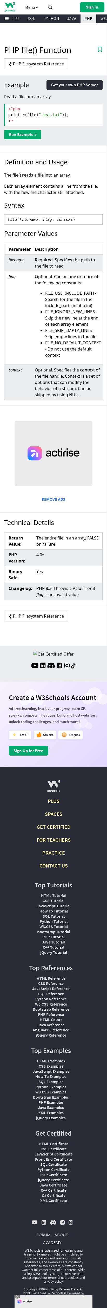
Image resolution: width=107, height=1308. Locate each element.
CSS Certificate (54, 1148)
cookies (73, 1277)
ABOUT (61, 1234)
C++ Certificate (53, 1190)
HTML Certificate (53, 1143)
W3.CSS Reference (51, 1004)
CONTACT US (53, 865)
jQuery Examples (51, 1117)
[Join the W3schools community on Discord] (51, 666)
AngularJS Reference (51, 1029)
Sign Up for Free (28, 751)
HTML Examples (51, 1060)
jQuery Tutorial (53, 952)
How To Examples (50, 1076)
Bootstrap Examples (51, 1097)
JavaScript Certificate (54, 1154)
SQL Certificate (53, 1164)
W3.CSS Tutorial (53, 926)
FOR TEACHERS (54, 839)
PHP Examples (51, 1102)
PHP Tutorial (53, 936)
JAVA (71, 18)
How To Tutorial (53, 911)
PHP (88, 18)
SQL (31, 18)
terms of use (57, 1277)
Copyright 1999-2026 (39, 1289)
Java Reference (51, 1024)
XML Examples (51, 1112)
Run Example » (22, 134)
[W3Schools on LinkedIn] (42, 666)
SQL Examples (50, 1081)
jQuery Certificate (53, 1179)
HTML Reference (51, 978)
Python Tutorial (54, 921)
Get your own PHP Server (74, 85)
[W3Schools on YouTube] (34, 666)
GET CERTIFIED (54, 827)
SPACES (53, 814)
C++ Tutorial (53, 947)
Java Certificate (53, 1185)
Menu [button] (30, 7)
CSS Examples (51, 1066)
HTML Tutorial (53, 895)
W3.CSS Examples (50, 1091)
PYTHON (51, 18)
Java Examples (51, 1107)
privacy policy (53, 1281)
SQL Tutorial (54, 916)
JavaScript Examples (51, 1071)
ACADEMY (52, 1242)
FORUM (44, 1234)
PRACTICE (53, 852)
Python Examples (51, 1086)
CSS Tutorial (53, 900)
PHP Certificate (53, 1174)
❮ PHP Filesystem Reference (36, 64)
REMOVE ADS (53, 499)
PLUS (53, 801)
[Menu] (7, 18)
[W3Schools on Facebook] (59, 666)
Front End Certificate (53, 1159)
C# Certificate (53, 1195)
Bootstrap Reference (51, 1009)
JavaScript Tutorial (53, 905)
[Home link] (9, 7)
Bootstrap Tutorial (53, 931)
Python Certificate (53, 1169)
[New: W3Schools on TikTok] (73, 666)
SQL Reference (51, 993)
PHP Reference (51, 1014)
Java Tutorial (53, 942)
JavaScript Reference (51, 988)
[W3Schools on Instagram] (67, 666)
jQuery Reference (51, 1035)
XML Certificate (53, 1200)
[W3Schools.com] (53, 788)
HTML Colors (51, 1019)
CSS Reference (51, 983)
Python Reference (51, 998)
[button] (50, 7)
